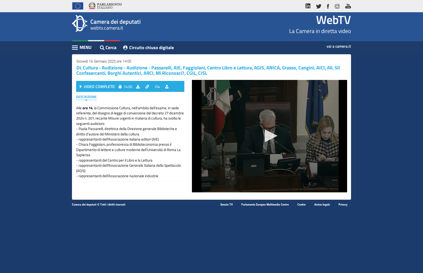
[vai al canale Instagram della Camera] (337, 5)
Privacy (343, 204)
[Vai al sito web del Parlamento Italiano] (105, 5)
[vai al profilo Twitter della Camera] (318, 5)
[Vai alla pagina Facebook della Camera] (327, 5)
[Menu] (82, 48)
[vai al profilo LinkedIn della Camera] (309, 5)
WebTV (333, 20)
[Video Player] (269, 136)
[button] (269, 135)
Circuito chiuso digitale (151, 47)
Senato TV (226, 204)
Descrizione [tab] (86, 96)
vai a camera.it (339, 44)
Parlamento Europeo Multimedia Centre (265, 204)
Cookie (301, 204)
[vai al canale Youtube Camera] (346, 5)
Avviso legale (322, 204)
